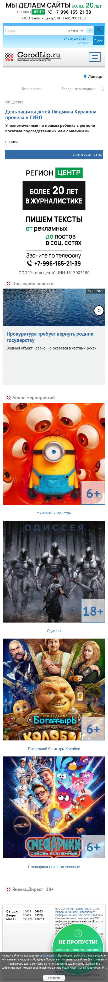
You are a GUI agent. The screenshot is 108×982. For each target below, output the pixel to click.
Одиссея (75, 617)
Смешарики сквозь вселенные (64, 853)
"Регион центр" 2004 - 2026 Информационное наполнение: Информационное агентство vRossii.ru (79, 912)
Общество (14, 102)
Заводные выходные (78, 88)
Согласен (54, 978)
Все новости (32, 88)
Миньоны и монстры (68, 499)
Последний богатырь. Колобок (64, 735)
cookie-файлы (48, 955)
